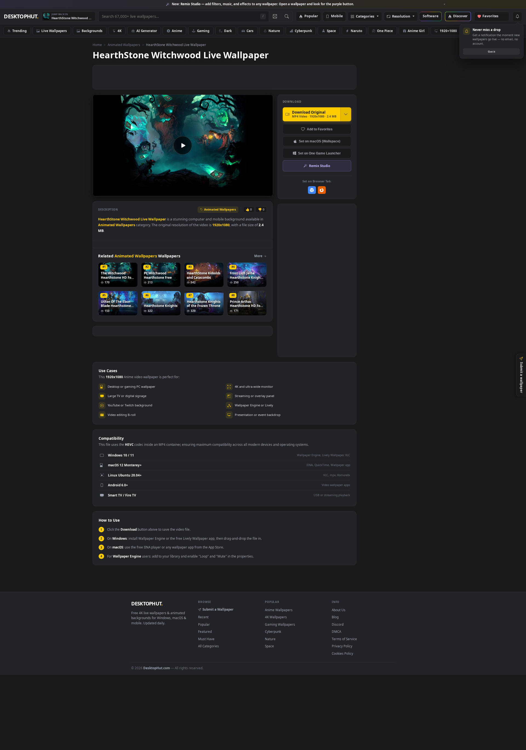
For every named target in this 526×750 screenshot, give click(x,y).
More (258, 256)
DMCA (336, 631)
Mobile (337, 16)
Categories (365, 16)
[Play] (99, 191)
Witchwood (130, 219)
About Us (338, 610)
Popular (311, 16)
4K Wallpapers (276, 617)
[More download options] (345, 114)
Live (144, 219)
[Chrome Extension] (312, 190)
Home (97, 44)
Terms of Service (344, 639)
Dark (228, 30)
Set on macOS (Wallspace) (319, 141)
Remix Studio (319, 165)
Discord (338, 624)
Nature (274, 30)
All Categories (208, 646)
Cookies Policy (342, 653)
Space (331, 30)
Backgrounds (92, 30)
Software (430, 16)
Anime (177, 30)
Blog (335, 617)
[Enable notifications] (517, 16)
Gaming (203, 30)
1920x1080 (221, 225)
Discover (460, 16)
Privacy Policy (342, 646)
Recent (203, 617)
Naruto (356, 30)
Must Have (206, 639)
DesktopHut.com (156, 668)
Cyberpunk (303, 30)
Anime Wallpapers (279, 610)
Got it (491, 51)
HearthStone (109, 219)
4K (120, 30)
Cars (250, 30)
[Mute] (235, 191)
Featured (205, 631)
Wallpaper (157, 219)
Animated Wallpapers (124, 44)
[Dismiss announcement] (445, 4)
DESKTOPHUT (146, 603)
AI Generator (146, 30)
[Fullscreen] (265, 191)
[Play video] (182, 145)
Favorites (493, 16)
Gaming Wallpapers (280, 624)
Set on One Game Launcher (319, 153)
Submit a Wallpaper (217, 609)
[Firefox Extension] (322, 190)
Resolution (401, 16)
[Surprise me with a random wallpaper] (275, 16)
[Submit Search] (287, 16)
